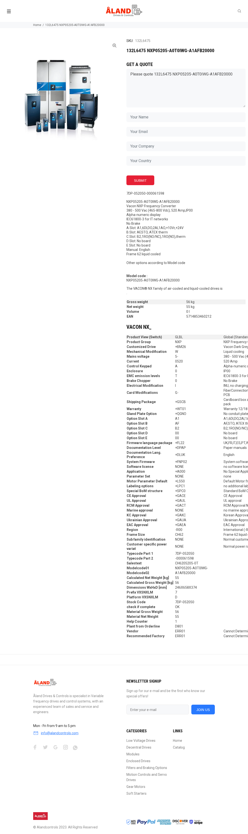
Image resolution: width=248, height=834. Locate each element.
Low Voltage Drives (140, 741)
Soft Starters (136, 793)
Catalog (179, 747)
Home (37, 25)
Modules (133, 754)
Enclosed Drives (138, 761)
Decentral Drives (138, 747)
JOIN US (203, 710)
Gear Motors (135, 787)
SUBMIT (140, 180)
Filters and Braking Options (146, 768)
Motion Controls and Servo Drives (146, 777)
